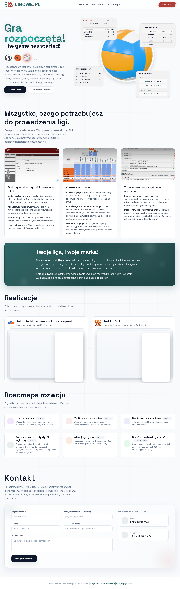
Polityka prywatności (124, 583)
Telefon (14, 524)
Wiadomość (17, 536)
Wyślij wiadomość (23, 558)
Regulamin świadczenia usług (102, 583)
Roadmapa (114, 4)
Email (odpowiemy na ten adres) (77, 512)
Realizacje (98, 4)
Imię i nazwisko (18, 512)
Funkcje (83, 4)
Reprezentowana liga (72, 524)
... (36, 57)
